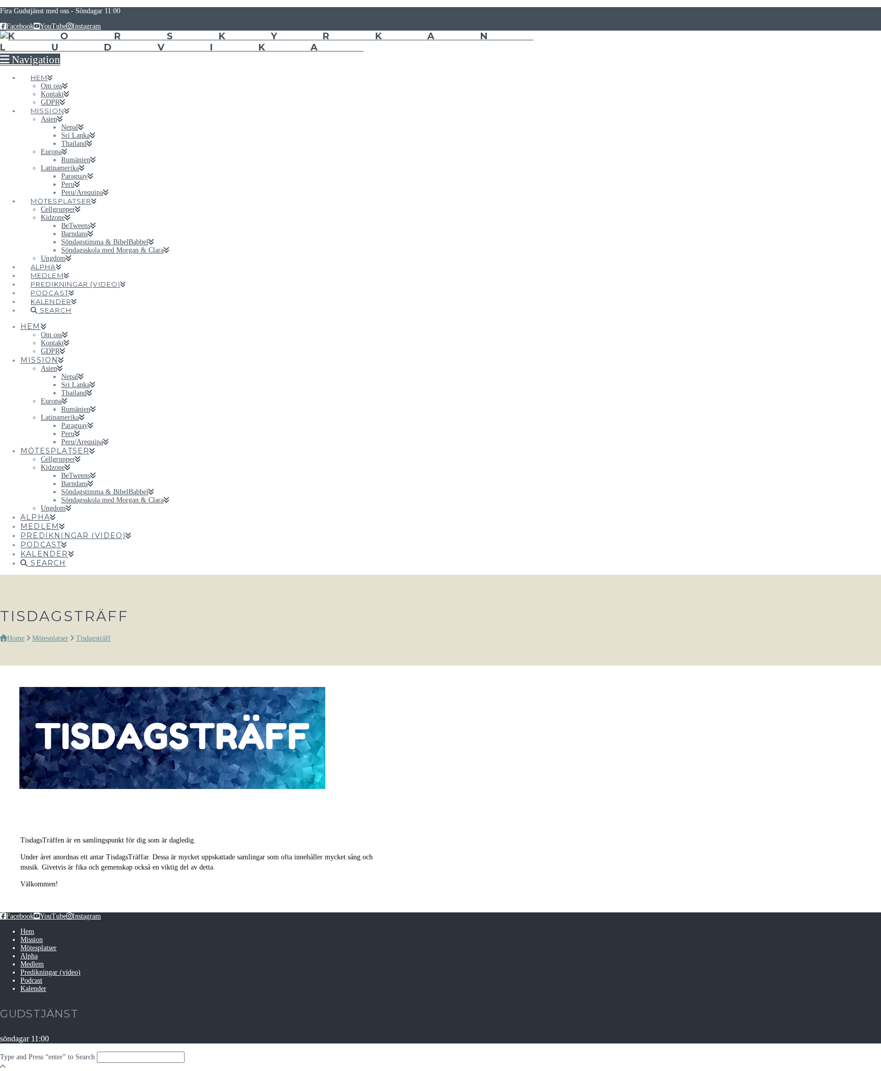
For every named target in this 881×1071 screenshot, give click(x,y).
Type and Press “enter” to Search (47, 1057)
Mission (31, 940)
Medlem (32, 964)
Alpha (29, 956)
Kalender (33, 988)
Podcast (31, 980)
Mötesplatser (38, 948)
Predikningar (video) (50, 972)
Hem (27, 931)
